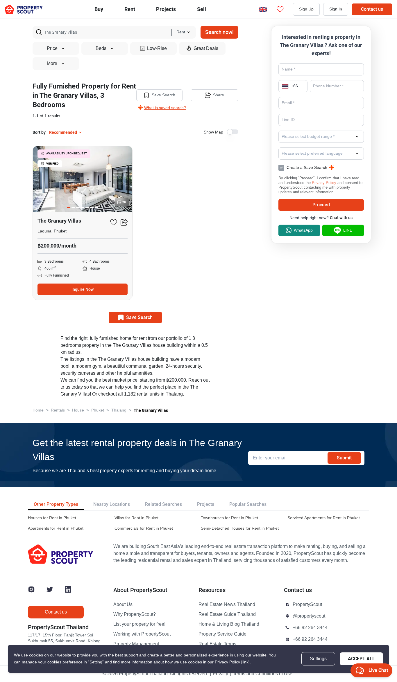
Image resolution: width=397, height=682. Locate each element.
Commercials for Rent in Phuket (144, 528)
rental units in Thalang (160, 394)
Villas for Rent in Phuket (136, 517)
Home (38, 410)
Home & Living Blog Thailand (229, 624)
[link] (245, 662)
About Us (123, 604)
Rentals (58, 410)
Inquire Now (82, 289)
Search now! (219, 32)
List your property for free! (139, 624)
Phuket (97, 410)
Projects (205, 504)
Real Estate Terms (217, 644)
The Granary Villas (151, 410)
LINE (347, 230)
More (52, 63)
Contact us (372, 9)
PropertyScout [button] (307, 604)
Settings (318, 659)
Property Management (136, 644)
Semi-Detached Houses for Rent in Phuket (240, 528)
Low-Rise (157, 48)
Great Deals (206, 48)
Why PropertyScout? (134, 614)
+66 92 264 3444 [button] (310, 628)
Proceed (321, 205)
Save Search (163, 95)
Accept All (361, 658)
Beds (101, 48)
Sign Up (306, 9)
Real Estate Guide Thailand (227, 614)
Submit (344, 458)
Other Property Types (56, 504)
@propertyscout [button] (309, 616)
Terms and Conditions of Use (262, 674)
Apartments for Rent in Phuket (55, 528)
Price (52, 48)
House (78, 410)
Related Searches (163, 504)
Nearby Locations (111, 504)
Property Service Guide (222, 634)
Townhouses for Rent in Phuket (229, 517)
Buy (98, 9)
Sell (201, 9)
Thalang (118, 410)
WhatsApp (303, 230)
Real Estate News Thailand (227, 604)
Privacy (220, 674)
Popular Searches (248, 504)
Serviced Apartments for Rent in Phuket (323, 517)
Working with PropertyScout (142, 634)
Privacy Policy (324, 182)
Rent (129, 9)
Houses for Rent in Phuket (52, 517)
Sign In (335, 9)
